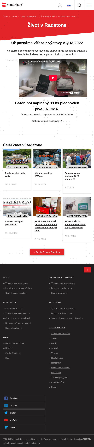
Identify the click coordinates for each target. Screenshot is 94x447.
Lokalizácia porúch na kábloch (18, 288)
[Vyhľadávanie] (79, 5)
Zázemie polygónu (59, 377)
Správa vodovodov (59, 293)
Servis (54, 338)
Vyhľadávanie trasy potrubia (17, 313)
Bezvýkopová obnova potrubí (18, 323)
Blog (7, 358)
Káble (6, 277)
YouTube (14, 420)
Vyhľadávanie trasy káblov (16, 283)
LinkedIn (13, 406)
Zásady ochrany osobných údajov (58, 439)
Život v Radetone (28, 16)
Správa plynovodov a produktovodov (67, 318)
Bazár (53, 343)
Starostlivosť (57, 328)
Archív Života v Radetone (48, 252)
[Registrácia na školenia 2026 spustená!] (77, 150)
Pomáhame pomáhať (60, 368)
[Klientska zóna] (60, 5)
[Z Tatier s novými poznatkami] (17, 199)
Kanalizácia (9, 302)
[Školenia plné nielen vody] (17, 150)
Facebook (14, 398)
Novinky (8, 348)
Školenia (55, 348)
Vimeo (12, 428)
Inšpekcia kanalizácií (14, 308)
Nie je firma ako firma (14, 343)
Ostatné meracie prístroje (16, 293)
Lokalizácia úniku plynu (61, 313)
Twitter (13, 413)
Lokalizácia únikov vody (61, 288)
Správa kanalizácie (13, 328)
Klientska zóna (57, 382)
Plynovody (55, 302)
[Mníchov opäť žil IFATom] (47, 150)
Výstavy (54, 353)
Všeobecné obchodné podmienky (25, 443)
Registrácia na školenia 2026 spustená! (72, 176)
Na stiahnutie (57, 358)
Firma (14, 16)
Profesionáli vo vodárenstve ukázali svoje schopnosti (75, 224)
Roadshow (56, 363)
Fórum (54, 387)
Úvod (5, 16)
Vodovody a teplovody (61, 277)
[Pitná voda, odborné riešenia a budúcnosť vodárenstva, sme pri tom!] (47, 199)
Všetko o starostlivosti (60, 334)
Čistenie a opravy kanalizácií (17, 318)
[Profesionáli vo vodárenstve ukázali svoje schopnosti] (77, 199)
